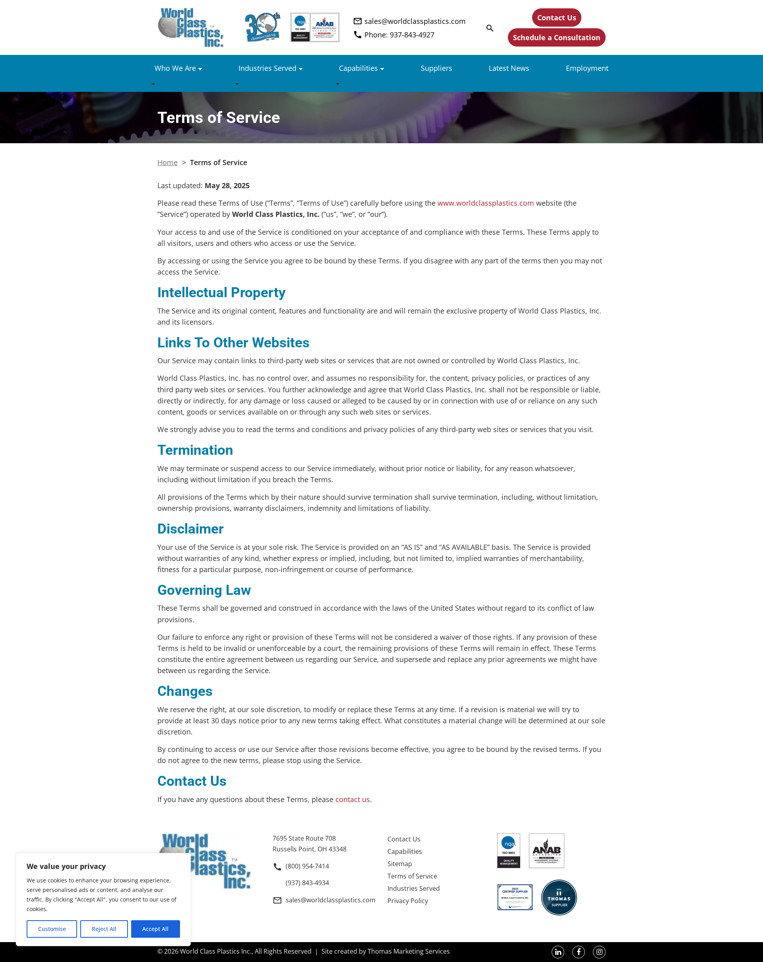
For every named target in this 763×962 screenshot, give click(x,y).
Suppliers (436, 68)
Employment (587, 68)
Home (167, 162)
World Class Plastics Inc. (216, 951)
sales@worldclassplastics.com (331, 900)
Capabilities (358, 68)
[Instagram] (599, 952)
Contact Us (556, 17)
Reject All (104, 929)
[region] (103, 899)
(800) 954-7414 (307, 866)
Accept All (155, 929)
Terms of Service (412, 876)
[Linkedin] (558, 952)
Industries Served (267, 68)
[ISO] (314, 27)
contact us (352, 799)
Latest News (509, 68)
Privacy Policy (407, 900)
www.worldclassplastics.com (486, 203)
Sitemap (399, 863)
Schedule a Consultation (556, 37)
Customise (52, 929)
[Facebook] (578, 952)
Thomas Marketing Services (409, 951)
